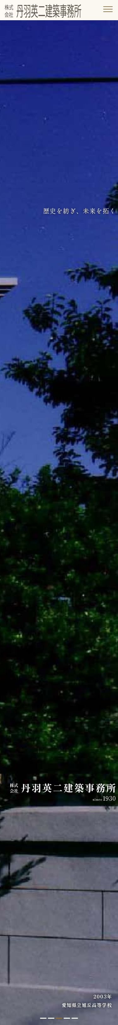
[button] (43, 1018)
